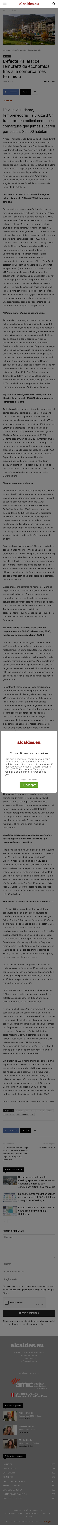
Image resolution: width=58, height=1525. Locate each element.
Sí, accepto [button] (29, 785)
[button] (4, 4)
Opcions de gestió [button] (29, 780)
